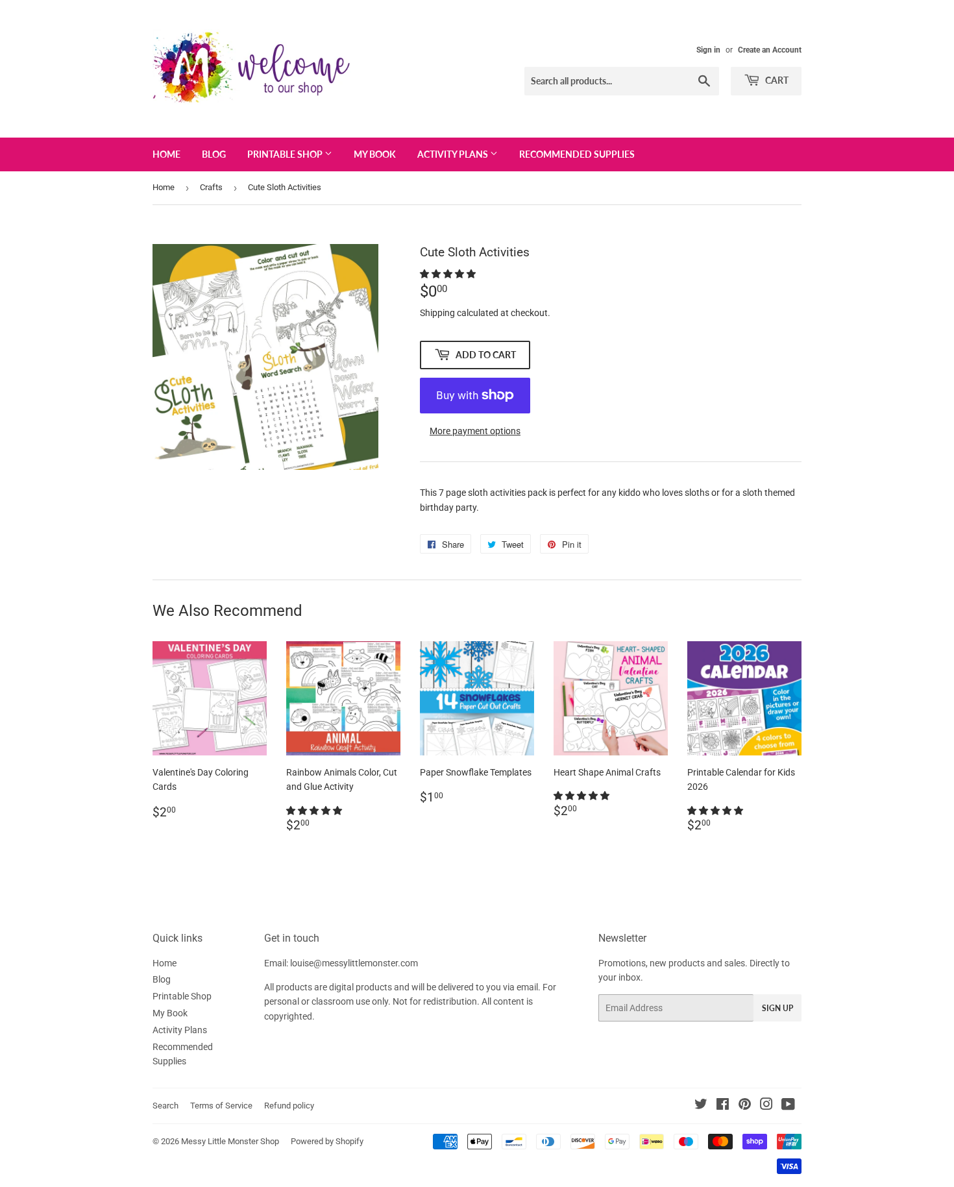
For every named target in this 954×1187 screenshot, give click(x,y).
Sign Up (777, 1008)
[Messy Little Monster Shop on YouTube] (788, 1106)
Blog (214, 154)
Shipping (437, 313)
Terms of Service (221, 1105)
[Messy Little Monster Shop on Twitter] (700, 1106)
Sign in (708, 50)
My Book (375, 154)
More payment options (475, 431)
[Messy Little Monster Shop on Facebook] (722, 1106)
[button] (449, 274)
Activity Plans (453, 154)
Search (165, 1105)
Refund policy (289, 1105)
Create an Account (769, 50)
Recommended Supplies (577, 154)
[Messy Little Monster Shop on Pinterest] (745, 1106)
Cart (776, 80)
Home (166, 154)
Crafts (211, 187)
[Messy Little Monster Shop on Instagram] (766, 1106)
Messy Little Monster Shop (230, 1141)
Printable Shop (285, 154)
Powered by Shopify (327, 1141)
